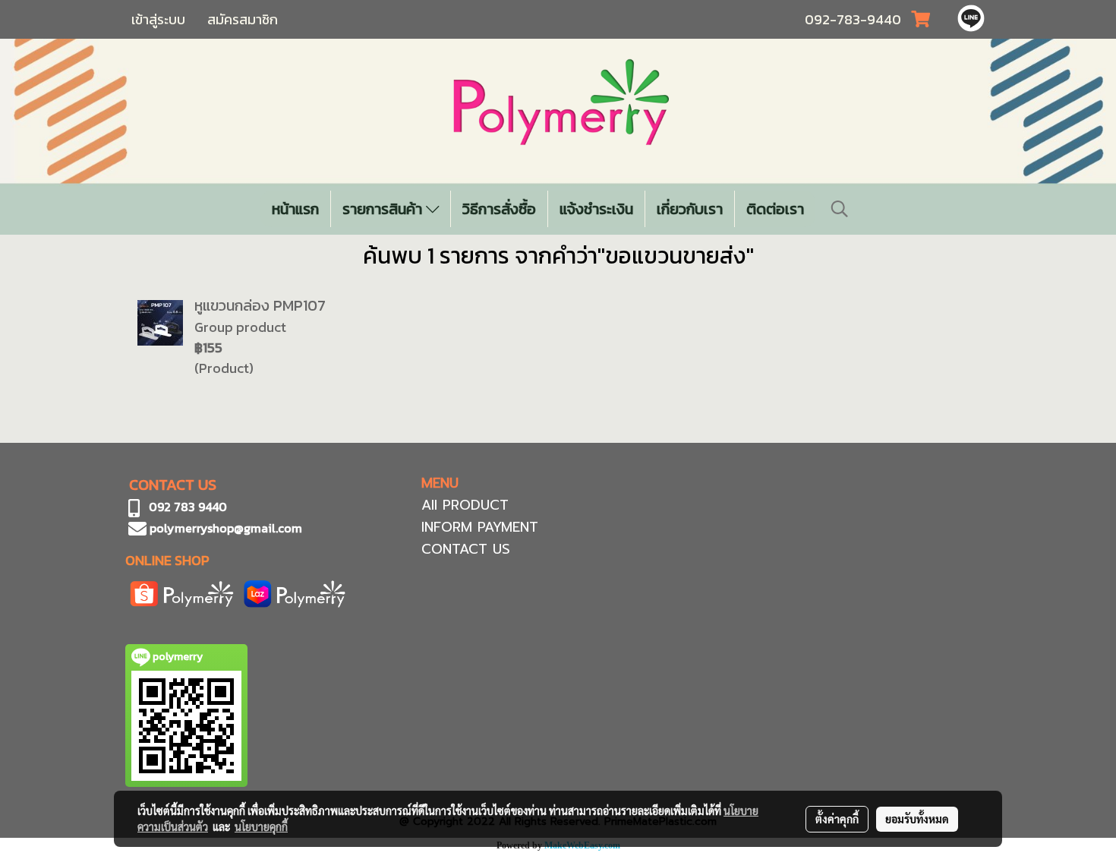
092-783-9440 (853, 19)
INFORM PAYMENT (479, 527)
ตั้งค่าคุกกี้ (837, 819)
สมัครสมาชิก (242, 19)
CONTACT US (465, 549)
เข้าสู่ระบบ (158, 19)
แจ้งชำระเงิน (596, 208)
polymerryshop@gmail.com (224, 528)
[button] (839, 208)
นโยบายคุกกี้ (261, 826)
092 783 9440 (188, 507)
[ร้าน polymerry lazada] (295, 592)
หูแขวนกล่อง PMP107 (260, 305)
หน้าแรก (295, 208)
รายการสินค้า (384, 208)
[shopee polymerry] (182, 592)
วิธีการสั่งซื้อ (499, 208)
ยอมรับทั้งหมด (917, 819)
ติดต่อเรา (775, 208)
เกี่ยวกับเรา (690, 208)
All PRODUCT (465, 505)
